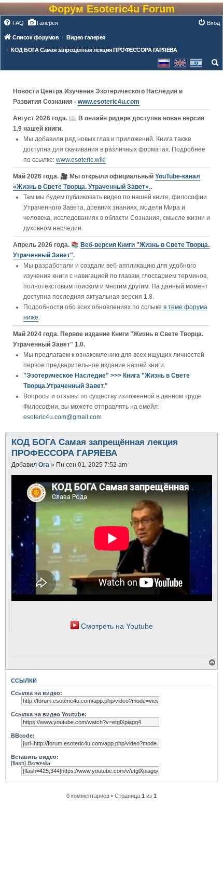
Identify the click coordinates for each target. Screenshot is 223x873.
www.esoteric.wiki (81, 159)
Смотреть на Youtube (117, 626)
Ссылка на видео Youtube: (49, 714)
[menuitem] (13, 23)
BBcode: (23, 735)
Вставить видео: (35, 757)
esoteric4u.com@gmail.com (62, 417)
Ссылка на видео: (36, 693)
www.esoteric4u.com (109, 101)
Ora (43, 464)
